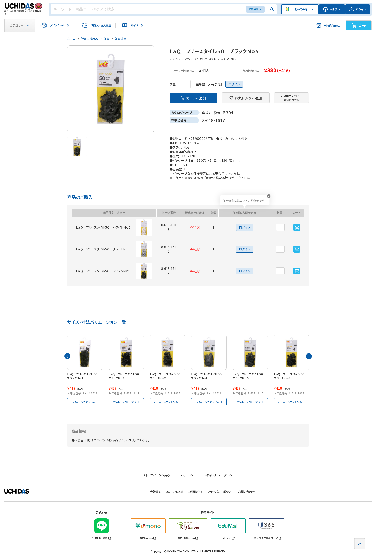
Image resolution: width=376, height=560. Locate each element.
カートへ (187, 475)
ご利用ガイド (195, 492)
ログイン (234, 84)
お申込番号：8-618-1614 (124, 393)
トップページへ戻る (157, 475)
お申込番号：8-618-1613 (82, 393)
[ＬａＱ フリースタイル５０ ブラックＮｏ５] (250, 352)
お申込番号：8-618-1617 (248, 393)
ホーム (71, 39)
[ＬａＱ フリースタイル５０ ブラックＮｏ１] (84, 352)
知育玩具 (120, 39)
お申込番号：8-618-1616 (206, 393)
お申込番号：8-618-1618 (289, 393)
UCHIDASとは (174, 492)
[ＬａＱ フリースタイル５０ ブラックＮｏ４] (209, 352)
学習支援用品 (89, 39)
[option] (110, 89)
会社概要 (155, 492)
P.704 (228, 112)
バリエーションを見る (83, 402)
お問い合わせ (246, 492)
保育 (106, 39)
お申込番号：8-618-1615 (165, 393)
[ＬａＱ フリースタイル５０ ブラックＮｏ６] (291, 352)
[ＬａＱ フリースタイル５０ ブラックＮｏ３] (167, 352)
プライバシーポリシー (221, 492)
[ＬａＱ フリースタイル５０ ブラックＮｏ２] (126, 352)
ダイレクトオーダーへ (219, 475)
